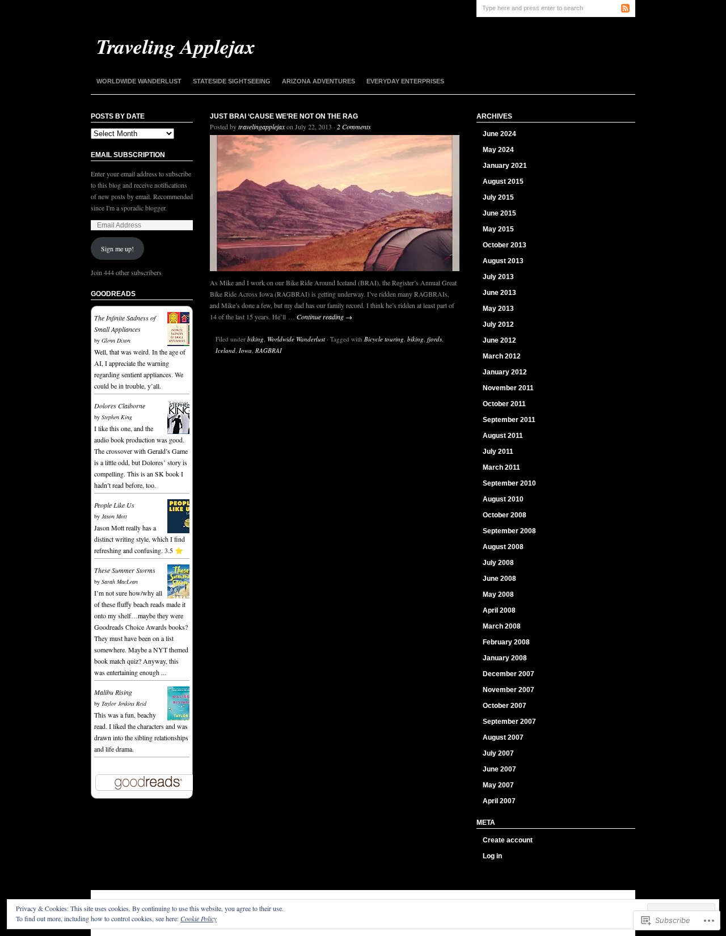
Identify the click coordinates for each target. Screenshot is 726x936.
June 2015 (499, 213)
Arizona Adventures (318, 81)
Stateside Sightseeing (232, 81)
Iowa (245, 350)
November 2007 (508, 690)
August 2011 (503, 436)
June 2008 (499, 579)
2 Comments (354, 126)
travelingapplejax (261, 126)
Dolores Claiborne (119, 405)
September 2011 (509, 420)
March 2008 (502, 626)
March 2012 (502, 356)
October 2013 (504, 245)
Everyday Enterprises (405, 81)
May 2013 (498, 309)
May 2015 (498, 229)
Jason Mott (114, 516)
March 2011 (501, 467)
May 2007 (498, 785)
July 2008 (498, 563)
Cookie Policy (198, 918)
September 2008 (509, 531)
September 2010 (509, 483)
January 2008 (505, 658)
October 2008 (504, 515)
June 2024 (499, 134)
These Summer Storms (124, 570)
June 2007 (499, 769)
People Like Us (114, 504)
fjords (434, 339)
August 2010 (503, 499)
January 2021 (505, 166)
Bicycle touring (384, 339)
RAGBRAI (268, 350)
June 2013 (499, 293)
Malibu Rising (113, 692)
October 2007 (504, 706)
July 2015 (498, 197)
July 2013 (498, 277)
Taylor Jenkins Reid (124, 703)
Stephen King (117, 417)
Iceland (225, 350)
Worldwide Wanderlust (139, 81)
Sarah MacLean (120, 581)
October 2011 (504, 404)
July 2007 (498, 753)
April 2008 (499, 610)
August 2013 (503, 261)
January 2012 (505, 372)
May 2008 (498, 594)
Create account (508, 840)
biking (255, 339)
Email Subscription (128, 155)
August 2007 (503, 737)
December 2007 (508, 674)
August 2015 (503, 181)
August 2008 (503, 547)
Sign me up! (117, 248)
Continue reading (324, 316)
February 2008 (506, 642)
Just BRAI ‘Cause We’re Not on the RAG (284, 116)
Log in (492, 856)
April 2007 (499, 801)
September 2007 (509, 722)
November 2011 (508, 388)
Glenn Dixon (116, 340)
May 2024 (498, 150)
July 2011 (498, 452)
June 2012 (499, 340)
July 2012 (498, 324)
